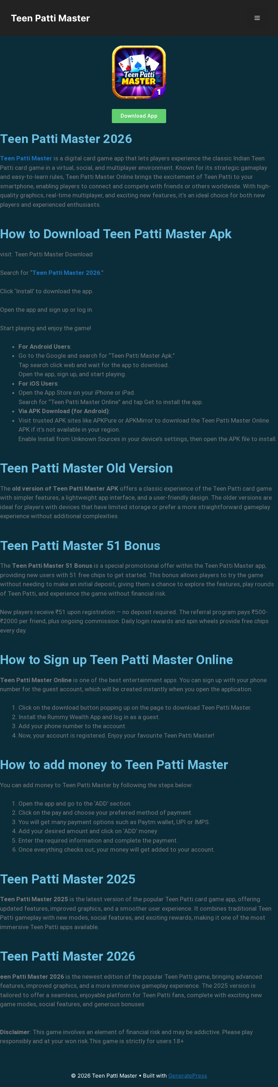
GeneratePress (187, 1075)
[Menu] (257, 18)
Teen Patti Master (50, 18)
